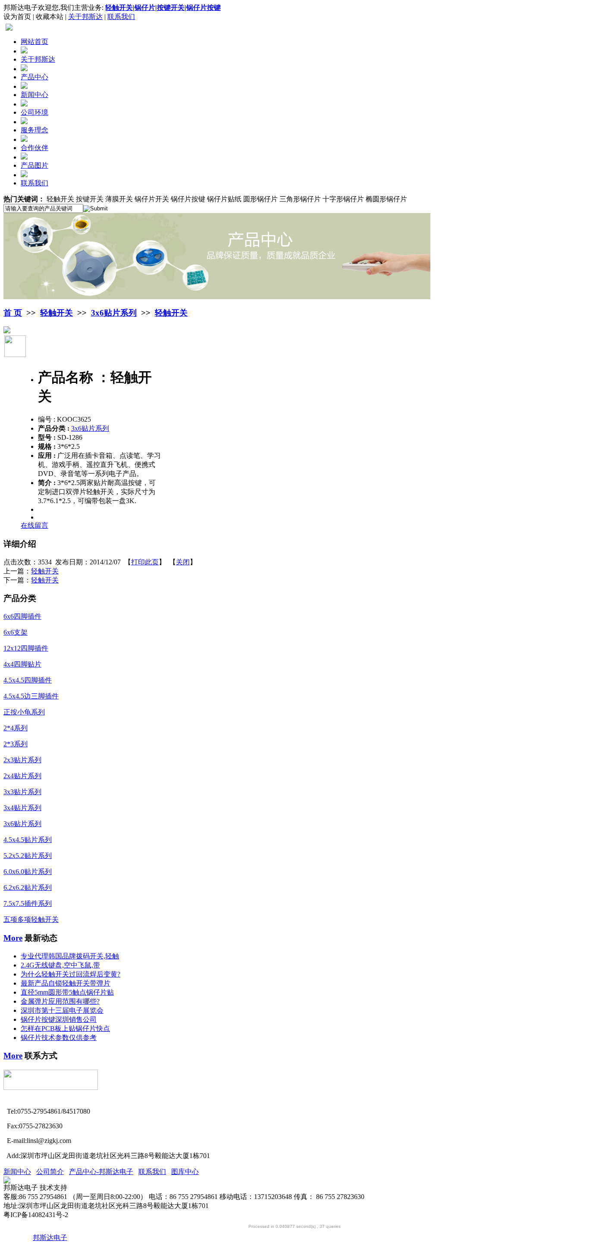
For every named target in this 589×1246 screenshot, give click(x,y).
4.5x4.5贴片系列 (27, 839)
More (12, 937)
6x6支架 (15, 632)
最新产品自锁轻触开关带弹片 (65, 983)
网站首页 (34, 41)
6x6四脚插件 (22, 616)
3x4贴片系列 (22, 807)
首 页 (12, 312)
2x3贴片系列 (22, 760)
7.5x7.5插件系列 (27, 903)
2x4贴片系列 (22, 776)
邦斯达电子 (50, 1237)
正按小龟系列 (24, 712)
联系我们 (121, 16)
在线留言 (34, 525)
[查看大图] (6, 331)
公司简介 (50, 1171)
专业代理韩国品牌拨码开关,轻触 (70, 956)
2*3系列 (15, 744)
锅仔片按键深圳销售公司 (59, 1019)
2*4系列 (15, 728)
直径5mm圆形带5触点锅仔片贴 (67, 992)
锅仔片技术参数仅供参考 (59, 1037)
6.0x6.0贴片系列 (27, 871)
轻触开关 (56, 312)
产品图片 (34, 165)
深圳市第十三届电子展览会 (62, 1010)
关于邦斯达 (85, 16)
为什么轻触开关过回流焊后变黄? (70, 974)
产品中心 (34, 77)
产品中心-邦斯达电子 (101, 1171)
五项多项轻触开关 (31, 919)
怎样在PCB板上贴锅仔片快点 (65, 1028)
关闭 (183, 562)
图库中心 (185, 1171)
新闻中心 (34, 94)
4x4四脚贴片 (22, 664)
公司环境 (34, 112)
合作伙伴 (34, 147)
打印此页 (145, 562)
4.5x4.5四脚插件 (27, 680)
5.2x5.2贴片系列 (27, 855)
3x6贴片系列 (114, 312)
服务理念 (34, 130)
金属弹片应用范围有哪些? (60, 1001)
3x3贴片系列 (22, 791)
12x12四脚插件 (25, 648)
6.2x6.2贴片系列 (27, 887)
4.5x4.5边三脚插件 (31, 696)
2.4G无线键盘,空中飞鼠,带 (60, 965)
